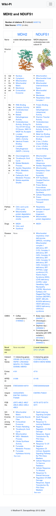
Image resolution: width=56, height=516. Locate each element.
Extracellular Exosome (21, 91)
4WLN (15, 405)
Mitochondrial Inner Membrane (43, 79)
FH (24, 359)
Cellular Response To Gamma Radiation (43, 463)
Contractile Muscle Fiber (23, 418)
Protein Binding (42, 105)
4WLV (15, 407)
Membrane (20, 88)
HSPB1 (16, 361)
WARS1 (24, 366)
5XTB (36, 402)
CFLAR (41, 349)
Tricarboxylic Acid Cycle (23, 159)
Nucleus (19, 75)
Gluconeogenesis (22, 155)
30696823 (40, 323)
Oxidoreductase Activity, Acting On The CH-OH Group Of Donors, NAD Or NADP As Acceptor (23, 127)
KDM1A (37, 361)
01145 (36, 378)
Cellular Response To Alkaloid (43, 469)
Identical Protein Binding (22, 142)
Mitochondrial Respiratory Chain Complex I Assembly (43, 172)
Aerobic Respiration (23, 168)
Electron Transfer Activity (42, 118)
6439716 (37, 22)
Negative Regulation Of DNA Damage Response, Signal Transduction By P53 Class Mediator (43, 433)
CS (21, 359)
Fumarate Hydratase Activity (23, 452)
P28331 (44, 393)
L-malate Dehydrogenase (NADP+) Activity (22, 148)
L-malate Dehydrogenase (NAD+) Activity (22, 136)
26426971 (40, 318)
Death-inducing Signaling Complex (43, 413)
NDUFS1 (42, 34)
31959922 (19, 320)
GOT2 (28, 359)
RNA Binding (21, 105)
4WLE (20, 402)
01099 (15, 378)
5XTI (35, 405)
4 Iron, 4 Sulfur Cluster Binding (42, 147)
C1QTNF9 (37, 359)
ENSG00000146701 (21, 385)
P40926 (16, 397)
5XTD (41, 402)
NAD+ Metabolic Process (22, 171)
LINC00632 (24, 361)
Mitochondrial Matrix (21, 84)
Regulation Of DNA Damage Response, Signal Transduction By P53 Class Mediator (43, 483)
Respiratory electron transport (43, 207)
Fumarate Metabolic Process (23, 447)
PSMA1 (27, 364)
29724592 (40, 337)
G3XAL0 (24, 395)
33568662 (40, 328)
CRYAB (16, 359)
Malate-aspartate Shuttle (22, 181)
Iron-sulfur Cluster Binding (43, 137)
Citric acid (20, 226)
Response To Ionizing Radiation (43, 422)
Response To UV (42, 443)
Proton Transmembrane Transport (42, 199)
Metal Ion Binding (43, 134)
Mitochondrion (21, 80)
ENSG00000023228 (41, 385)
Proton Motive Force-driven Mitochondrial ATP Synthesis (43, 189)
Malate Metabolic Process (22, 164)
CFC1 (36, 349)
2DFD (15, 402)
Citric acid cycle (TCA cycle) (22, 207)
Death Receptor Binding (42, 418)
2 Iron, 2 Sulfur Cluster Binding (42, 142)
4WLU (26, 405)
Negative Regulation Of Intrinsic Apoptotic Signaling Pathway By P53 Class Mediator (43, 452)
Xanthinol (19, 228)
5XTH (46, 402)
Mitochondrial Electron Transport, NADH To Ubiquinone (43, 159)
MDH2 (22, 34)
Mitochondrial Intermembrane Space (42, 85)
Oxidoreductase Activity (22, 110)
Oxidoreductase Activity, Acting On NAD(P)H (43, 129)
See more (17, 456)
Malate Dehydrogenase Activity (22, 117)
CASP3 (45, 359)
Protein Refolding (22, 426)
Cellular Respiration (43, 194)
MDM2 (48, 361)
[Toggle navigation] (50, 4)
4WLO (21, 405)
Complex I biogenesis (40, 212)
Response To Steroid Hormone (42, 474)
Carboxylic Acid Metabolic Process (23, 176)
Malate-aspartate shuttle (22, 217)
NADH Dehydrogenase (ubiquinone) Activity (42, 111)
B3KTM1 (16, 395)
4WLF (26, 402)
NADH (18, 223)
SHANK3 (16, 366)
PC (22, 364)
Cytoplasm (20, 78)
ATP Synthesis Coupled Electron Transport (42, 180)
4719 (35, 371)
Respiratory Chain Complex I (43, 98)
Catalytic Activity (22, 107)
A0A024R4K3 (18, 393)
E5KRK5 (37, 393)
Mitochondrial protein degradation (23, 212)
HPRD (19, 25)
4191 (15, 371)
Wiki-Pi (7, 4)
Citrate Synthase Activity (22, 442)
